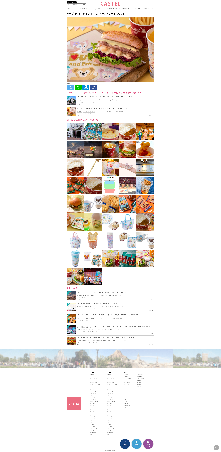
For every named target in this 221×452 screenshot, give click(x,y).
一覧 (94, 308)
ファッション (93, 409)
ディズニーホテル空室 (95, 384)
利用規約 (139, 382)
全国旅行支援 (93, 432)
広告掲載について (141, 384)
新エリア (92, 411)
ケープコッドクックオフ (82, 102)
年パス (125, 407)
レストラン (88, 308)
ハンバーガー (92, 102)
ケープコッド (87, 331)
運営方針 (139, 387)
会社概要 (139, 380)
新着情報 (92, 374)
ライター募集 (140, 376)
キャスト (92, 407)
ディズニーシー (87, 113)
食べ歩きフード (93, 434)
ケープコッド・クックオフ (83, 297)
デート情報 (92, 426)
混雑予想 (126, 376)
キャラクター (93, 418)
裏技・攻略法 (93, 389)
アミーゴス (95, 342)
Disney (70, 83)
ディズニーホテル (94, 414)
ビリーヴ (79, 113)
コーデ (125, 387)
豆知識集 (92, 424)
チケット (92, 380)
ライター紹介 (140, 374)
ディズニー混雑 (93, 382)
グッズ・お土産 (93, 416)
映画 (125, 399)
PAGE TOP (216, 447)
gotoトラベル (93, 430)
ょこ (93, 113)
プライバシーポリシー (142, 378)
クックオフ (88, 320)
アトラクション (93, 387)
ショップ (92, 420)
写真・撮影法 (93, 399)
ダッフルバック (81, 320)
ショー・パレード (94, 395)
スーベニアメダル (94, 428)
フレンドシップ (95, 331)
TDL (91, 376)
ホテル (125, 401)
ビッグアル (88, 342)
